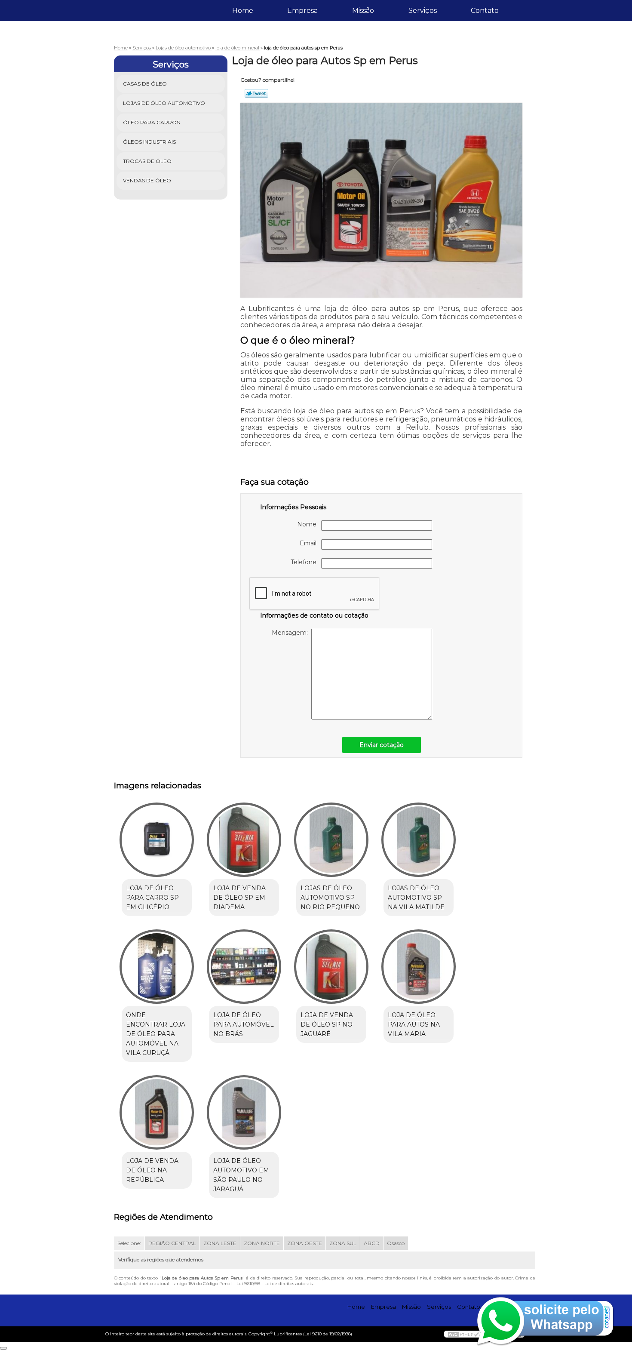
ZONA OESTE (304, 1243)
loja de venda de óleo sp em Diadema (239, 897)
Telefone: (306, 562)
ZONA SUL (342, 1243)
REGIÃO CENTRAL (172, 1243)
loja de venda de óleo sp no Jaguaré (327, 1024)
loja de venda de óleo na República (152, 1170)
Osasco (396, 1243)
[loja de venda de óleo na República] (157, 1112)
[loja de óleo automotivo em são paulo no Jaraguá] (244, 1112)
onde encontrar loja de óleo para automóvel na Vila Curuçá (155, 1034)
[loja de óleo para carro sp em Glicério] (157, 840)
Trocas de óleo (147, 161)
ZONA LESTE (219, 1243)
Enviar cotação (381, 745)
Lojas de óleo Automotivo (164, 103)
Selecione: (129, 1243)
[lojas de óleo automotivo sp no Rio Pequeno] (331, 840)
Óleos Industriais (149, 141)
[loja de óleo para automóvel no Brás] (244, 966)
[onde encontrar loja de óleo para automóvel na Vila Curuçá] (157, 966)
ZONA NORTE (262, 1243)
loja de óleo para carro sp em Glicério (152, 897)
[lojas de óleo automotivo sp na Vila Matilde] (418, 840)
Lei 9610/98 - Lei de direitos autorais (274, 1283)
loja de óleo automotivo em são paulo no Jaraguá (241, 1175)
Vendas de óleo (147, 180)
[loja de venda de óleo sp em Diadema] (244, 840)
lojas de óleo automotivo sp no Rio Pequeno (330, 897)
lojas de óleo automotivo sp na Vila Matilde (416, 897)
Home (242, 10)
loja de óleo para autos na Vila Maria (414, 1024)
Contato (485, 10)
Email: (310, 543)
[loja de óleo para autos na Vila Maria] (418, 966)
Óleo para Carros (151, 122)
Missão (363, 10)
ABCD (372, 1243)
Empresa (302, 10)
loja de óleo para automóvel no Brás (243, 1024)
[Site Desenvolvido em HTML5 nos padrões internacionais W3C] (463, 1334)
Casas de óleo (145, 83)
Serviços (422, 10)
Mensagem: (291, 633)
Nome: (309, 524)
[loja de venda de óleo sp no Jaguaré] (331, 966)
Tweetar (256, 93)
